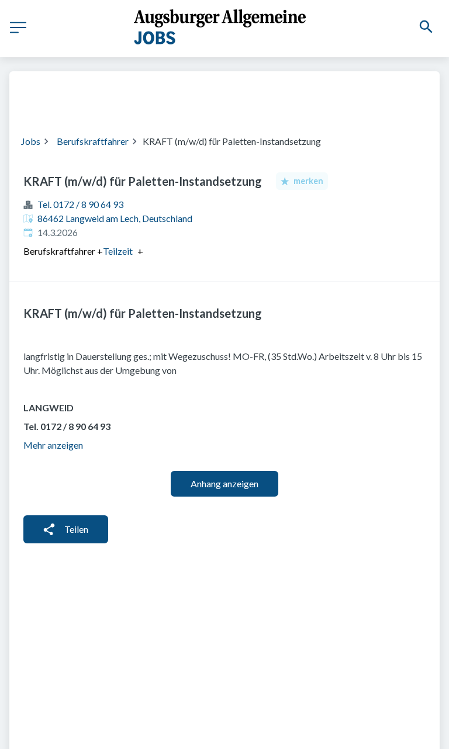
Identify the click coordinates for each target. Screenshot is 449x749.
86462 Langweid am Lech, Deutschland (114, 218)
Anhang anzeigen (224, 483)
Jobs (30, 141)
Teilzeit (118, 251)
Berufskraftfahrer (93, 141)
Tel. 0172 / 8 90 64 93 (80, 204)
